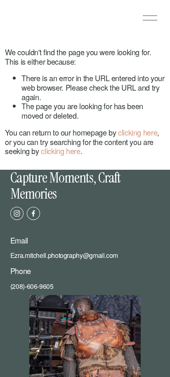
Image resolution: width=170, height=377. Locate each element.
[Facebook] (33, 213)
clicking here (137, 132)
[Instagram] (17, 213)
